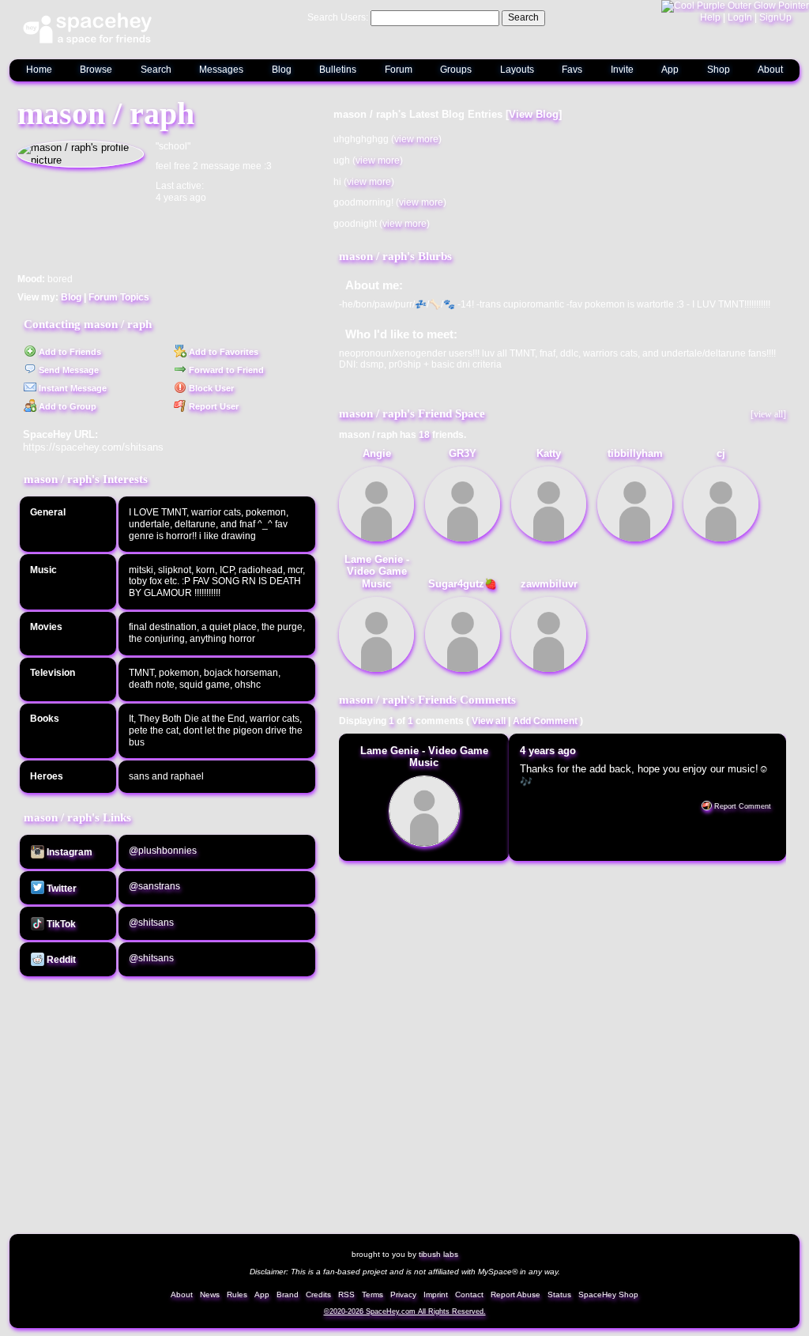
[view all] (768, 414)
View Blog (534, 114)
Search (523, 17)
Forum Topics (118, 297)
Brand (288, 1294)
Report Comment (741, 806)
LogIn (740, 17)
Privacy (403, 1294)
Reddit (60, 959)
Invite (622, 69)
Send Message (67, 370)
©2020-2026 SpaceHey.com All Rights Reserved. (405, 1311)
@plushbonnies (163, 850)
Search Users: (337, 17)
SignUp (775, 17)
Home (39, 69)
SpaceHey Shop (608, 1294)
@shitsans (151, 922)
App (670, 69)
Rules (237, 1294)
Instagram (68, 852)
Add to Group (66, 406)
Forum (398, 69)
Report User (212, 406)
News (210, 1294)
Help (710, 17)
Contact (469, 1294)
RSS (346, 1294)
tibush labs (438, 1254)
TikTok (60, 924)
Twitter (60, 888)
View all (489, 720)
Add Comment (545, 720)
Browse (96, 69)
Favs (572, 69)
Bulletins (337, 69)
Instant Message (71, 388)
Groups (456, 69)
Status (559, 1294)
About (770, 69)
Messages (221, 69)
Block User (210, 388)
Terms (372, 1294)
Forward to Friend (225, 370)
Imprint (435, 1294)
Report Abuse (515, 1294)
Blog (282, 69)
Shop (718, 69)
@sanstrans (154, 886)
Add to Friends (68, 352)
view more (416, 139)
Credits (318, 1294)
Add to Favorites (222, 352)
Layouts (517, 69)
